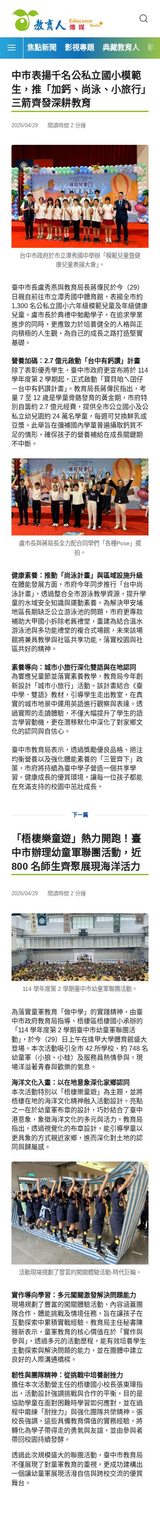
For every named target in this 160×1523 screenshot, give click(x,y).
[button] (144, 19)
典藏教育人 (121, 47)
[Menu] (11, 48)
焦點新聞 (42, 47)
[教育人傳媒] (57, 19)
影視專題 (79, 47)
